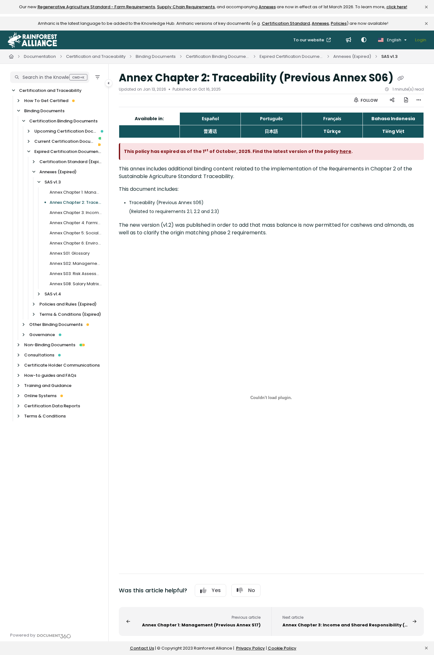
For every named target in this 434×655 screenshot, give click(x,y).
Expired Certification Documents (291, 56)
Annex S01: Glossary (70, 253)
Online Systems (40, 396)
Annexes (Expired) (352, 56)
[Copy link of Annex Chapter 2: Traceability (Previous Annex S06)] (401, 78)
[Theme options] (364, 40)
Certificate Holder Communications (62, 365)
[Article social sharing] (392, 100)
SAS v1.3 (389, 56)
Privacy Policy (250, 648)
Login (420, 40)
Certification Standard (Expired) (70, 162)
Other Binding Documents (56, 324)
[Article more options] (419, 100)
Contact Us (142, 648)
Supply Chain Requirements (186, 7)
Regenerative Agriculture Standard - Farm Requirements (96, 7)
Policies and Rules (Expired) (68, 304)
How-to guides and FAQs (50, 375)
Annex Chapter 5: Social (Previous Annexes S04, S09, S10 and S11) (76, 233)
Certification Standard (286, 23)
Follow (369, 100)
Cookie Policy (282, 648)
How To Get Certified (46, 101)
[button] (49, 77)
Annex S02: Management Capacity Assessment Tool (76, 263)
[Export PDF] (406, 100)
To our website (309, 40)
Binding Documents (156, 56)
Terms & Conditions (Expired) (70, 314)
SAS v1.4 (52, 294)
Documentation (40, 56)
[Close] (426, 7)
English (393, 40)
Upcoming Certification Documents (65, 131)
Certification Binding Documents (217, 56)
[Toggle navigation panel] (108, 83)
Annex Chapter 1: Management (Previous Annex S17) (76, 192)
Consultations (39, 355)
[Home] (32, 40)
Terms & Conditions (45, 416)
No (251, 590)
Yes (216, 590)
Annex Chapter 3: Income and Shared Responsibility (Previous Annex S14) (76, 213)
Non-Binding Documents (49, 345)
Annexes (267, 7)
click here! (396, 7)
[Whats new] (348, 40)
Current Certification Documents (64, 141)
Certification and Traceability (95, 56)
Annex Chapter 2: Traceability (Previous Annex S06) (76, 202)
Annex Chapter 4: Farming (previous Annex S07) (76, 223)
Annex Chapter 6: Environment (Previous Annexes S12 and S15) (76, 243)
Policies (339, 23)
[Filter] (97, 77)
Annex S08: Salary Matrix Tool (76, 284)
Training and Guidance (47, 386)
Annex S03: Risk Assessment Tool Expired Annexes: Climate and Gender (76, 274)
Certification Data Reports (52, 406)
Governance (42, 335)
